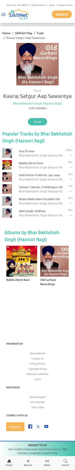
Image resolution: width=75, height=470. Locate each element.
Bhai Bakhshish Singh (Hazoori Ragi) (37, 103)
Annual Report (37, 397)
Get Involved (37, 402)
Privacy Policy (37, 363)
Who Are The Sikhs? (17, 5)
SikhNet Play (23, 33)
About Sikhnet (38, 353)
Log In (37, 379)
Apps (52, 5)
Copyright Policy (37, 368)
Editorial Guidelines (37, 374)
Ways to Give (65, 5)
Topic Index (37, 407)
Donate (62, 14)
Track (40, 33)
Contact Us (37, 358)
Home (6, 33)
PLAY (37, 122)
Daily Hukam (39, 5)
